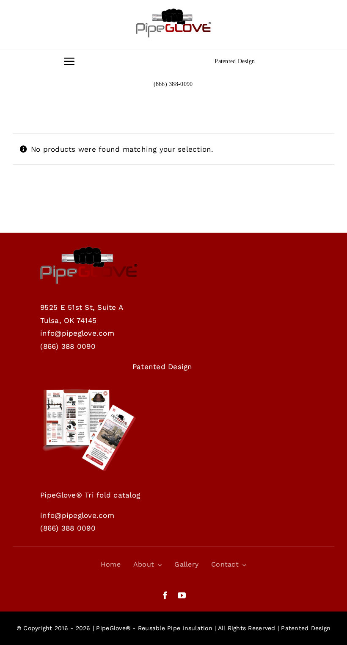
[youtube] (182, 595)
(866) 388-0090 (173, 84)
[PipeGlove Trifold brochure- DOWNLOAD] (89, 391)
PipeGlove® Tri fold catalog (90, 495)
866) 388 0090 (69, 346)
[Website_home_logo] (173, 12)
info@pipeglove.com (77, 333)
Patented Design (235, 61)
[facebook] (165, 595)
